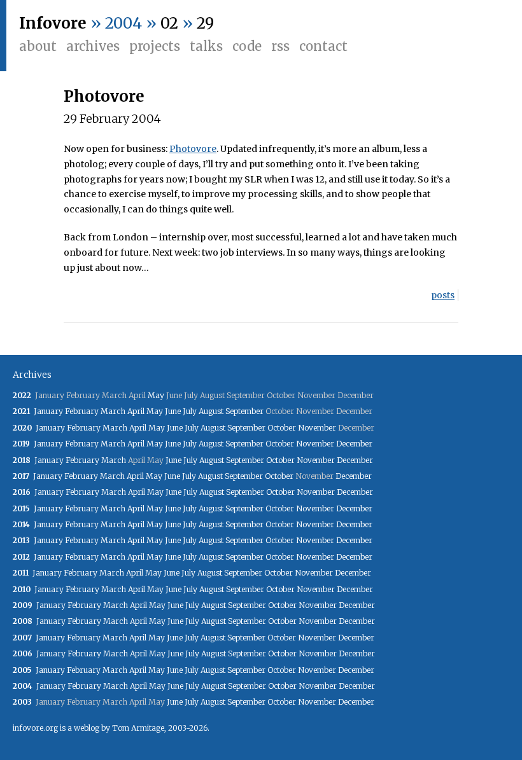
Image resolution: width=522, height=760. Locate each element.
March (113, 411)
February (82, 411)
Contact (323, 46)
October (281, 427)
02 (169, 23)
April (136, 411)
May (156, 395)
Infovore (53, 23)
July (190, 411)
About (38, 46)
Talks (206, 46)
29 (205, 23)
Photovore (104, 96)
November (317, 427)
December (354, 443)
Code (247, 46)
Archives (93, 46)
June (173, 411)
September (244, 411)
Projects (154, 46)
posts (443, 295)
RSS (280, 46)
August (211, 411)
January (48, 411)
